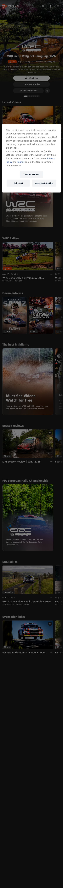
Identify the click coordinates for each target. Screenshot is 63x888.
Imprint (20, 162)
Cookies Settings (31, 174)
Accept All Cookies (44, 183)
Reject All (18, 183)
